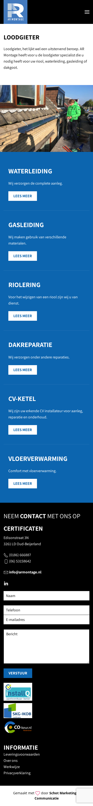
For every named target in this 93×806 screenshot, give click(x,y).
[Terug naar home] (15, 12)
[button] (87, 12)
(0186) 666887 (20, 554)
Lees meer (22, 195)
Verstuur (18, 673)
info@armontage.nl (25, 572)
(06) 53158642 (20, 561)
